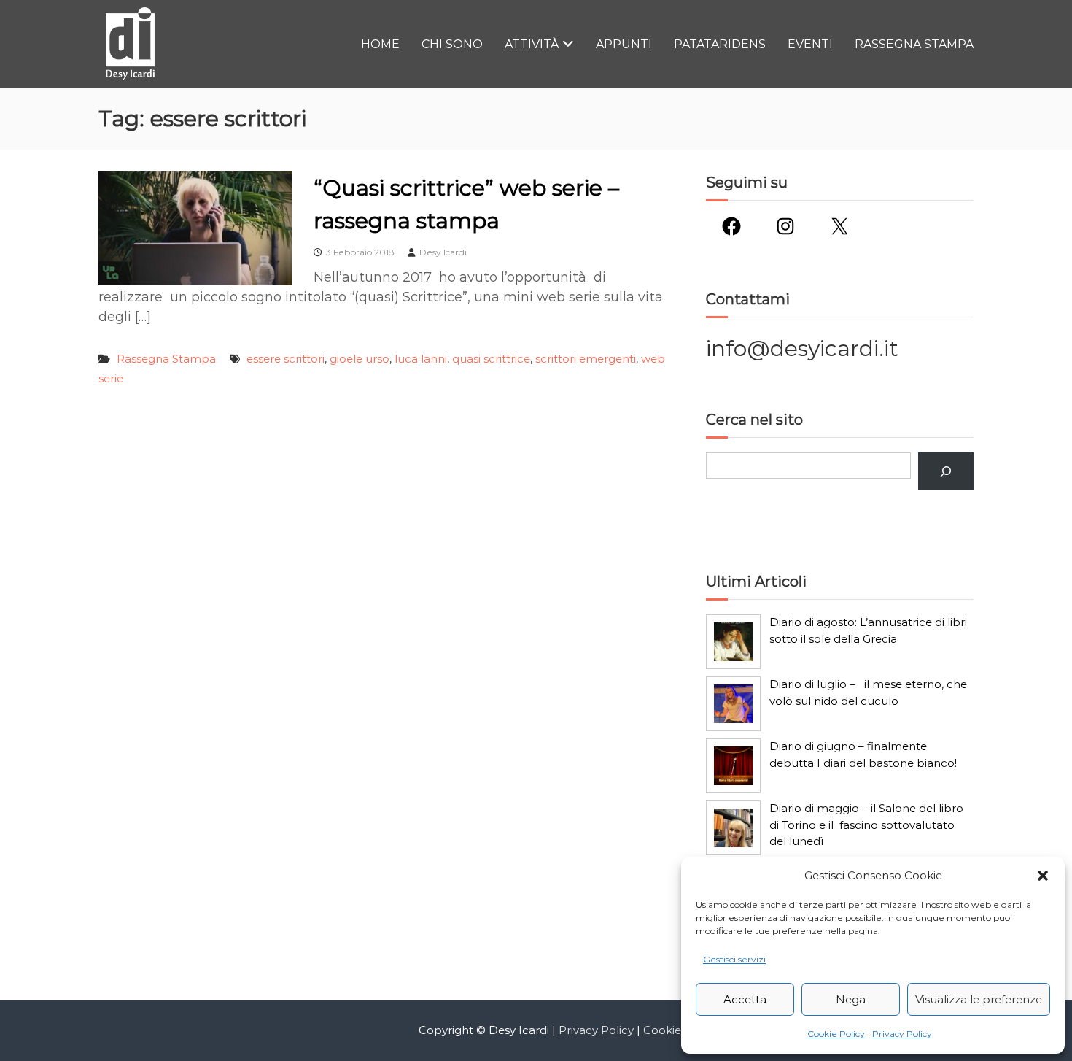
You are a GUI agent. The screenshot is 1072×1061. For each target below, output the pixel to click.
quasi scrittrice (491, 359)
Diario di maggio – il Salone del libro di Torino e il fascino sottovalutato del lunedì (866, 824)
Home (380, 44)
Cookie (662, 1030)
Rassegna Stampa (914, 44)
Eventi (810, 44)
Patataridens (720, 44)
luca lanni (421, 359)
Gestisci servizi (734, 959)
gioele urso (359, 359)
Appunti (624, 44)
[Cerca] (946, 471)
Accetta (744, 999)
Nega (851, 999)
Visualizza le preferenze (978, 999)
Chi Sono (452, 44)
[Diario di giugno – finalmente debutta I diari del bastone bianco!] (733, 765)
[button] (1043, 875)
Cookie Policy (836, 1033)
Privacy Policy (902, 1033)
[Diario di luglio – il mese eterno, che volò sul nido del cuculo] (733, 703)
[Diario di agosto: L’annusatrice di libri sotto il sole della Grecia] (733, 641)
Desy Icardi (443, 252)
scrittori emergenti (585, 359)
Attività (532, 44)
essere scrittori (285, 359)
